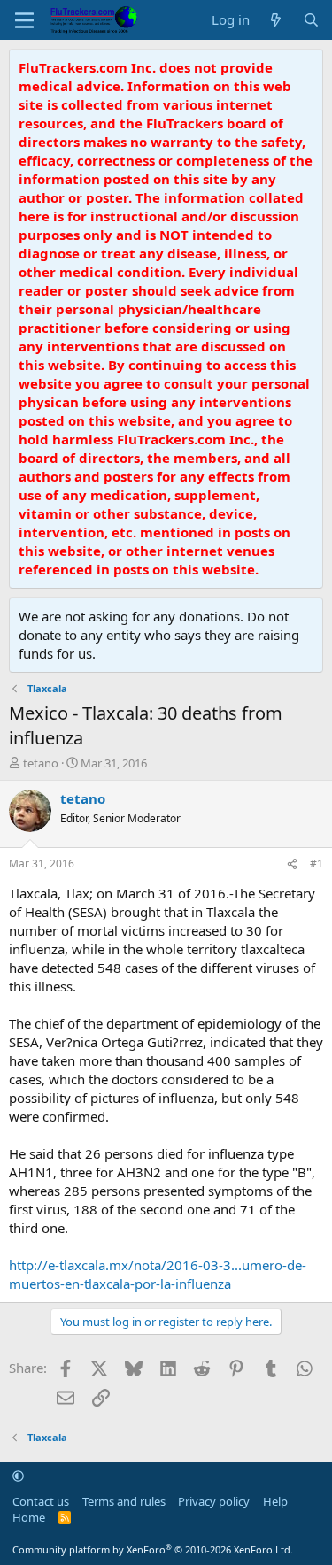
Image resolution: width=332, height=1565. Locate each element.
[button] (18, 1475)
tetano (40, 763)
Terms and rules (124, 1501)
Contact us (40, 1501)
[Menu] (24, 20)
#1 (316, 863)
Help (275, 1501)
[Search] (311, 20)
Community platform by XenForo (152, 1549)
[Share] (292, 864)
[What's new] (276, 20)
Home (28, 1517)
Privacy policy (214, 1501)
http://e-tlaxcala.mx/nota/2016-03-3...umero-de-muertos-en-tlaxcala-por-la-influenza (157, 1274)
